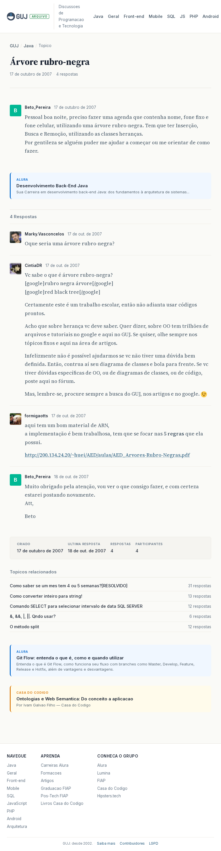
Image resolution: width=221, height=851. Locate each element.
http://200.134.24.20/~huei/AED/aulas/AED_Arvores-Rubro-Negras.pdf (107, 455)
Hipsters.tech (109, 796)
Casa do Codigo (112, 788)
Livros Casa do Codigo (62, 803)
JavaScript (17, 803)
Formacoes (51, 773)
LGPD (153, 843)
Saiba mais (106, 843)
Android (211, 16)
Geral (113, 16)
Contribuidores (132, 843)
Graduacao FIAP (56, 788)
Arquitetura (17, 826)
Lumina (103, 773)
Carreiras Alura (54, 765)
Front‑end (134, 16)
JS (182, 16)
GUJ (14, 45)
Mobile (156, 16)
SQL (171, 16)
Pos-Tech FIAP (54, 796)
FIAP (101, 780)
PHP (194, 16)
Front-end (16, 780)
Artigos (47, 780)
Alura (102, 765)
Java (98, 16)
